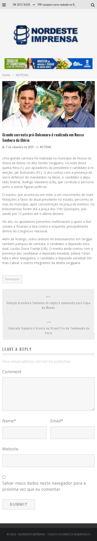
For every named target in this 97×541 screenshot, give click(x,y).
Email (56, 420)
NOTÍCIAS (45, 147)
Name (9, 420)
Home (6, 75)
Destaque (12, 279)
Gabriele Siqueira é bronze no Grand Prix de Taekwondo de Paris (48, 330)
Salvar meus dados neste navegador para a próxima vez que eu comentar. (44, 486)
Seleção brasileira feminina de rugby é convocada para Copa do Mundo (48, 305)
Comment (11, 371)
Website (10, 449)
